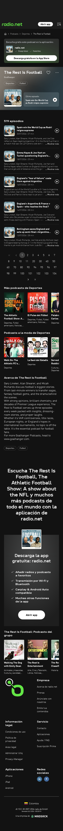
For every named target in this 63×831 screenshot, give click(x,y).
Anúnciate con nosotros (44, 700)
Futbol (23, 84)
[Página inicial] (5, 34)
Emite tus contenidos (42, 710)
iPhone (8, 776)
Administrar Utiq (14, 753)
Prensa (40, 693)
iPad (7, 782)
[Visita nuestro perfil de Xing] (46, 779)
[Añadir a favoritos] (48, 72)
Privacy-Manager (14, 759)
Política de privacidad (10, 739)
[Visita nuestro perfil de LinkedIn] (39, 779)
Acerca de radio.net (47, 687)
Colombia (33, 803)
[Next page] (28, 279)
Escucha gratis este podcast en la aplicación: (29, 42)
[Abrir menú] (59, 24)
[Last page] (35, 279)
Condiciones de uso (15, 732)
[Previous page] (16, 255)
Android (9, 788)
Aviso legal (10, 747)
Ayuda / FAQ (43, 740)
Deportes (10, 84)
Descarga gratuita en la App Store (31, 58)
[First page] (9, 255)
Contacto (41, 728)
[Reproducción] (55, 100)
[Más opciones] (57, 73)
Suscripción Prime (46, 746)
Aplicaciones (43, 734)
